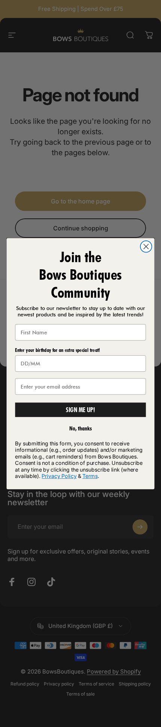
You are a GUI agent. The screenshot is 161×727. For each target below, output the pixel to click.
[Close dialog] (146, 246)
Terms (89, 476)
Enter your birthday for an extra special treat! (57, 350)
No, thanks (80, 428)
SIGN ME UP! (80, 410)
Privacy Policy (59, 476)
